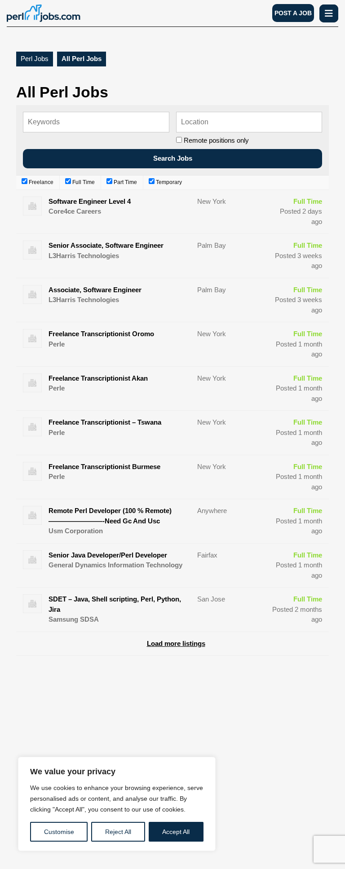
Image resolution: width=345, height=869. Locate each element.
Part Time (124, 182)
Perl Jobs (35, 58)
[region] (117, 804)
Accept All (176, 831)
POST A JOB (293, 13)
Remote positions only (216, 140)
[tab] (328, 13)
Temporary (168, 182)
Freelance (40, 182)
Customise (59, 831)
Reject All (118, 831)
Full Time (83, 182)
